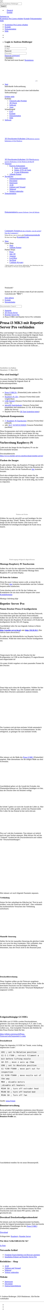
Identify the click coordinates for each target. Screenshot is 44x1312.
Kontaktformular (6, 595)
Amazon (12, 256)
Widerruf (12, 189)
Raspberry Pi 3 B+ (12, 397)
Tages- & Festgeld (21, 168)
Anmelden (9, 58)
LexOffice (13, 258)
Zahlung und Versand (17, 187)
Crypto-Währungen (21, 172)
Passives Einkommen (17, 166)
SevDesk (12, 260)
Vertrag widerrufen (16, 191)
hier (33, 469)
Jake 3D (12, 254)
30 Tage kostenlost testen (29, 412)
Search (3, 6)
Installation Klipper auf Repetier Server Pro (21, 1257)
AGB (11, 185)
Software (12, 105)
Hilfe (2, 21)
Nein (4, 1246)
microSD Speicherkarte (13, 405)
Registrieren (29, 60)
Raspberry (14, 1236)
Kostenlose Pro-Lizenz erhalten (11, 19)
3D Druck (13, 103)
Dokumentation (36, 19)
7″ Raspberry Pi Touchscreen (15, 421)
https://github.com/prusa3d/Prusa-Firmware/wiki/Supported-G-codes (13, 1035)
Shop (7, 241)
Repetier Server (25, 1236)
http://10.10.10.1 (31, 630)
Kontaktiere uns (23, 237)
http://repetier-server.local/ (10, 630)
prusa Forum (10, 1101)
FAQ (11, 111)
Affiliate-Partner (15, 174)
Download (4, 1232)
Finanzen (8, 164)
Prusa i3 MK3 (28, 757)
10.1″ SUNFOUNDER (17, 425)
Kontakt (27, 19)
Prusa (11, 252)
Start (6, 84)
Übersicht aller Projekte (18, 101)
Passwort (8, 51)
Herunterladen (10, 302)
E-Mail (7, 46)
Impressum (13, 183)
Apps (11, 107)
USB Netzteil (10, 401)
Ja (1, 1246)
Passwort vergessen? (12, 56)
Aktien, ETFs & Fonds (22, 170)
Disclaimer (13, 181)
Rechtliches (9, 176)
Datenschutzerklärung (17, 179)
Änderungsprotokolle (32, 235)
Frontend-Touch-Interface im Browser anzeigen (22, 1255)
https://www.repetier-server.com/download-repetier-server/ (21, 456)
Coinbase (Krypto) (16, 262)
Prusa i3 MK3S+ (11, 392)
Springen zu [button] (4, 16)
